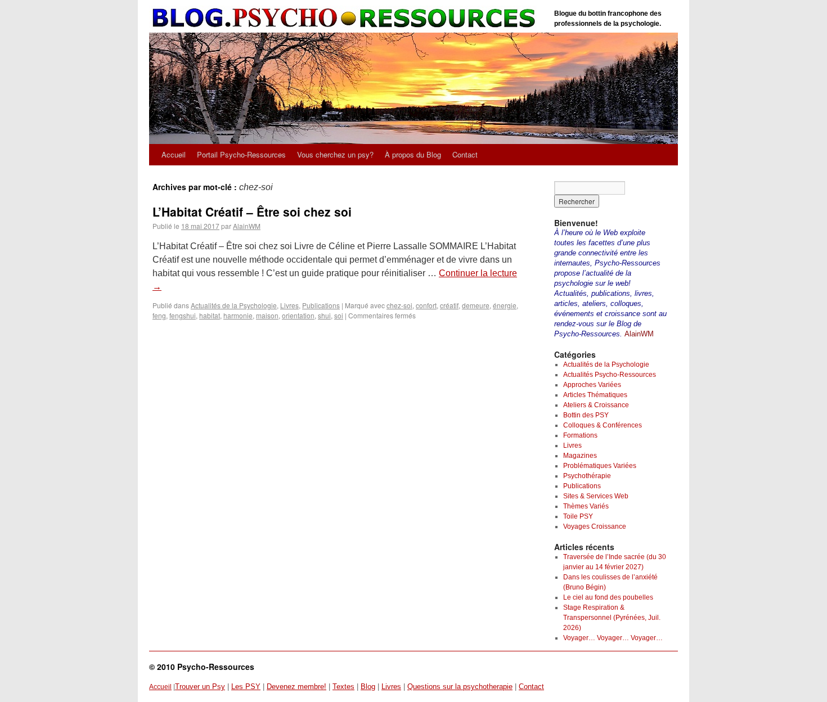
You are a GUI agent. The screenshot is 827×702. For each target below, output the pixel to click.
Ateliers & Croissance (596, 405)
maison (267, 315)
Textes (343, 686)
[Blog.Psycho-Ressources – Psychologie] (346, 18)
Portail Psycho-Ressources (241, 154)
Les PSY (245, 686)
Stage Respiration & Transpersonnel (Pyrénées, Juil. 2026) (611, 618)
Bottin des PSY (586, 415)
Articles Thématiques (595, 395)
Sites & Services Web (595, 496)
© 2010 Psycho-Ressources (201, 666)
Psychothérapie (587, 476)
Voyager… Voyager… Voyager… (613, 638)
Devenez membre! (296, 686)
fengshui (182, 315)
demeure (475, 305)
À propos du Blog (413, 154)
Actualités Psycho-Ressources (609, 375)
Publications (321, 305)
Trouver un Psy (200, 686)
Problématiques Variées (599, 466)
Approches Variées (592, 385)
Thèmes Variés (586, 506)
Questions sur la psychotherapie (460, 686)
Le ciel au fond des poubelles (608, 597)
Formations (580, 435)
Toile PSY (578, 516)
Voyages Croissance (594, 526)
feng (159, 315)
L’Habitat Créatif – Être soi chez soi (252, 211)
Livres (289, 305)
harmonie (238, 315)
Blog (368, 686)
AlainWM (246, 226)
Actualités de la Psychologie (234, 305)
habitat (209, 315)
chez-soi (399, 305)
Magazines (580, 456)
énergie (504, 305)
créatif (449, 305)
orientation (298, 315)
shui (324, 315)
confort (426, 305)
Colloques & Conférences (602, 425)
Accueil (173, 154)
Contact (465, 154)
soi (338, 315)
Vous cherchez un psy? (335, 154)
